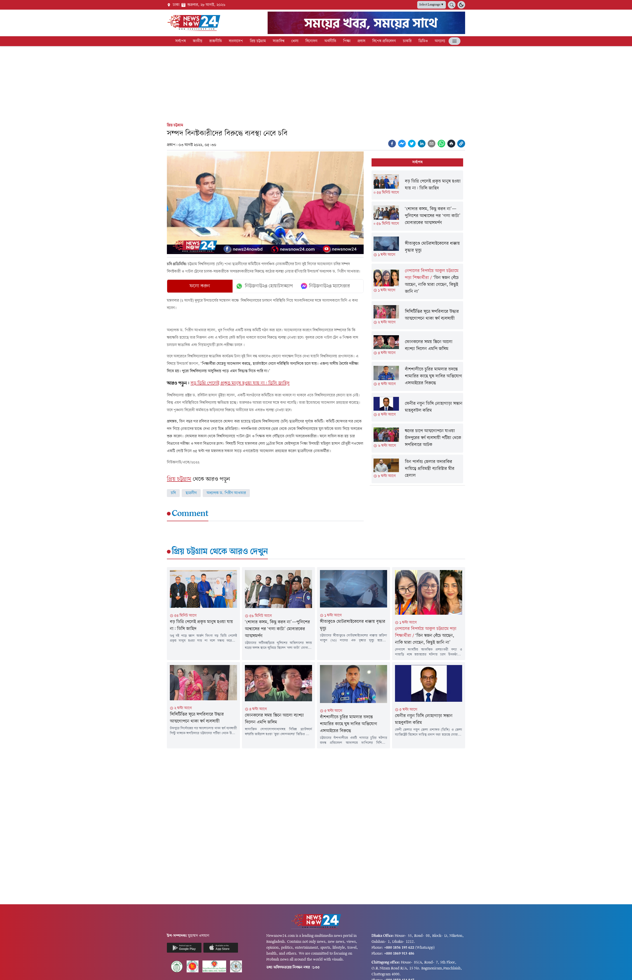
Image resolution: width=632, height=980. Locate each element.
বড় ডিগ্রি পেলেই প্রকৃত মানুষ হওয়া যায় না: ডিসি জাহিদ (240, 383)
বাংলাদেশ (236, 41)
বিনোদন (311, 41)
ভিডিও (423, 41)
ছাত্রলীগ (191, 493)
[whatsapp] (441, 144)
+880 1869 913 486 (399, 953)
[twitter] (412, 144)
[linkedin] (422, 144)
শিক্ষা (347, 41)
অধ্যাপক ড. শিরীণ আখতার (226, 493)
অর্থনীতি (330, 41)
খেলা (294, 41)
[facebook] (392, 144)
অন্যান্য (440, 41)
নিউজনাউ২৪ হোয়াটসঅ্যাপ (269, 286)
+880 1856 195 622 (399, 947)
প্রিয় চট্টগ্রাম (258, 41)
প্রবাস (361, 41)
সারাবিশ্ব (278, 41)
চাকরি (407, 41)
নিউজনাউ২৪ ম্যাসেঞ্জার (329, 286)
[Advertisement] (316, 83)
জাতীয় (197, 41)
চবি (173, 493)
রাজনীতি (215, 41)
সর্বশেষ (180, 41)
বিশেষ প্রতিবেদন (384, 41)
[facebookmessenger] (402, 144)
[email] (431, 144)
